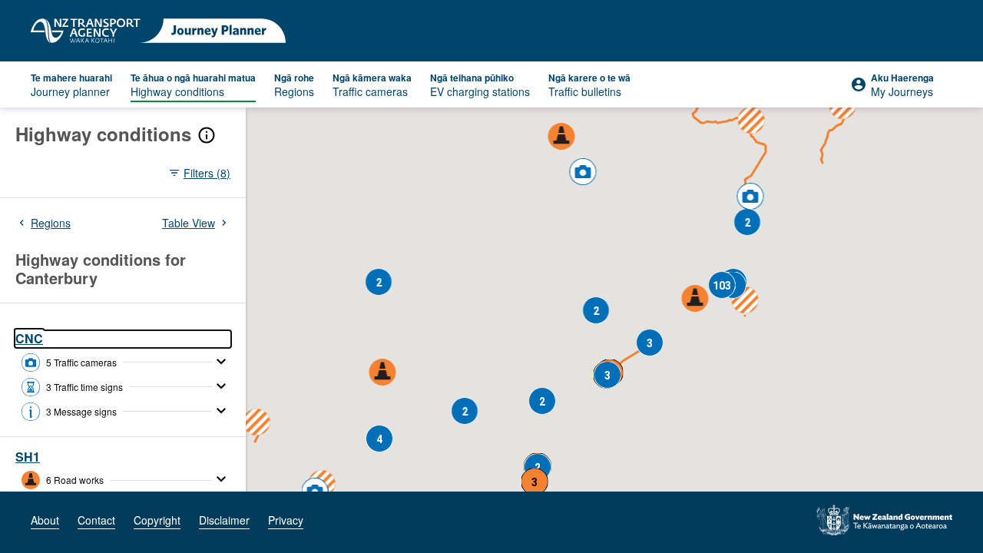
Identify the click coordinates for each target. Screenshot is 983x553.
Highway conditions (103, 134)
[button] (695, 299)
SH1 (27, 457)
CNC (29, 339)
